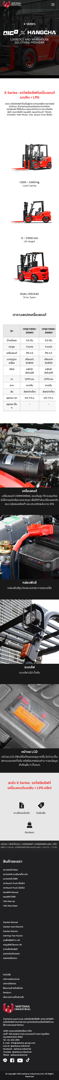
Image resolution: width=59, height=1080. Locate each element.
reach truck (18, 1019)
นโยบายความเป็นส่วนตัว (13, 997)
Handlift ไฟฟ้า (9, 896)
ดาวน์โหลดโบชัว (21, 813)
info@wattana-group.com (23, 1043)
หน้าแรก (4, 844)
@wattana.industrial (20, 1046)
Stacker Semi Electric (13, 926)
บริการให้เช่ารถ (9, 983)
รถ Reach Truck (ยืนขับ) (14, 883)
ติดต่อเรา (29, 832)
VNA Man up (9, 901)
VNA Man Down (10, 905)
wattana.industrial (22, 1049)
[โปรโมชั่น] (41, 805)
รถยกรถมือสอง (10, 958)
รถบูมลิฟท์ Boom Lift (12, 944)
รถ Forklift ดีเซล (10, 869)
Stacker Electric (10, 931)
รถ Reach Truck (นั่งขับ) (14, 887)
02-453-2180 (13, 1040)
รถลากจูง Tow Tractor (13, 935)
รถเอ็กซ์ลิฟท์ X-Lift (11, 940)
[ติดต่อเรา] (29, 825)
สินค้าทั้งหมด (14, 844)
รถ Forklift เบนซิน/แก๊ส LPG (15, 874)
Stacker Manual (10, 922)
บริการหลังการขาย (11, 979)
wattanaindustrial (18, 1054)
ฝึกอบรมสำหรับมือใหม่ (13, 988)
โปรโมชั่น (41, 813)
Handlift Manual (10, 892)
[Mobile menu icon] (53, 4)
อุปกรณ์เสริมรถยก (11, 953)
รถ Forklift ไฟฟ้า (10, 878)
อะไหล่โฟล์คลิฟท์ (10, 949)
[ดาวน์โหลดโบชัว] (22, 805)
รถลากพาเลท (20, 1022)
